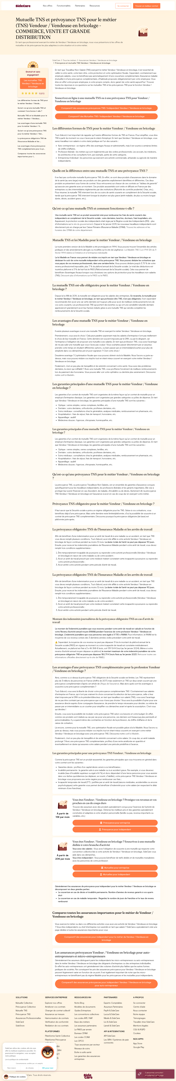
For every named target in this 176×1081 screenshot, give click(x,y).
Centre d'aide (139, 1006)
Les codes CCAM (82, 1037)
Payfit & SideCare (111, 1010)
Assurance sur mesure (54, 1014)
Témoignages (139, 1018)
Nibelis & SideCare (112, 1018)
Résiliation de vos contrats (56, 1025)
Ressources (95, 5)
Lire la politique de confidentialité (16, 1059)
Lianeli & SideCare (112, 1025)
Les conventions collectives (86, 1014)
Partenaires (80, 5)
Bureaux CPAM (80, 1033)
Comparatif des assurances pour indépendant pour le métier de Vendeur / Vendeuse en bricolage (106, 938)
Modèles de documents (84, 1006)
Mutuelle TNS (21, 1010)
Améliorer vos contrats (55, 1006)
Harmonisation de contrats (57, 1018)
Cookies (137, 1033)
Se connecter (123, 6)
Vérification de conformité (56, 1022)
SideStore (20, 1025)
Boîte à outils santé (82, 1052)
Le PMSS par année (83, 1029)
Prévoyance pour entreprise (116, 822)
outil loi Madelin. (67, 375)
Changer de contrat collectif (57, 1010)
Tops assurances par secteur (87, 1044)
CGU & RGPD (139, 1029)
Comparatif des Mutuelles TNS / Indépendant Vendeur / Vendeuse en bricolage (106, 116)
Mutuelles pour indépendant (116, 874)
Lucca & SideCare (111, 1014)
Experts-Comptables (113, 1003)
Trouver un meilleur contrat (146, 6)
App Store (137, 1043)
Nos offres (47, 5)
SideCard (20, 1022)
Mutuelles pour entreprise (116, 867)
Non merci (11, 1068)
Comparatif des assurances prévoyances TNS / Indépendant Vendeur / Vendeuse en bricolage (106, 108)
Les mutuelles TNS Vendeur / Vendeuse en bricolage (33, 83)
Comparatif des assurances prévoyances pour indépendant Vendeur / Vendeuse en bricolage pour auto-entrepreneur (106, 984)
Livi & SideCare (110, 1022)
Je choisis (30, 1068)
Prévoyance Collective (26, 1006)
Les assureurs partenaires (85, 1025)
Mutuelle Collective (24, 1003)
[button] (14, 1077)
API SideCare (109, 1036)
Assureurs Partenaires (113, 1006)
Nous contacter (140, 1010)
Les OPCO (79, 1041)
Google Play (138, 1047)
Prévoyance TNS (23, 1014)
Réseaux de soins (82, 1048)
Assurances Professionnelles (28, 1018)
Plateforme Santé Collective (57, 1036)
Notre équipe (139, 1014)
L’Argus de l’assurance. (110, 683)
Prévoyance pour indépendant (116, 829)
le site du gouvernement (82, 224)
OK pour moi (47, 1068)
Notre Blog (79, 1003)
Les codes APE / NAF (83, 1018)
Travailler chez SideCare (143, 1022)
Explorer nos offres (53, 1003)
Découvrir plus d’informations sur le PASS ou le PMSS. (84, 275)
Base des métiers (82, 1022)
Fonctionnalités (63, 5)
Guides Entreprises (82, 1010)
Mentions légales (140, 1025)
